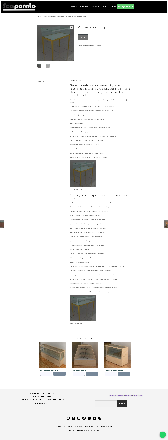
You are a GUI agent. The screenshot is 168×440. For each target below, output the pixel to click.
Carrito (114, 7)
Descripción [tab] (40, 81)
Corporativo (84, 7)
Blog (76, 426)
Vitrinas (58, 16)
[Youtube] (94, 418)
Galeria (105, 7)
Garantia (70, 426)
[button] (74, 6)
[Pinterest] (73, 418)
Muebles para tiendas (49, 16)
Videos (81, 426)
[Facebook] (68, 418)
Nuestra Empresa (61, 426)
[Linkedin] (78, 418)
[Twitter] (83, 418)
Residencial (96, 7)
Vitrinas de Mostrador (67, 16)
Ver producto (46, 374)
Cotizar (83, 37)
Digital (135, 395)
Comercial (73, 7)
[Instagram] (99, 418)
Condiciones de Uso (106, 426)
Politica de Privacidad (91, 426)
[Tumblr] (89, 418)
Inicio (41, 16)
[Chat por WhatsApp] (163, 435)
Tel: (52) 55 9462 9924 (126, 7)
